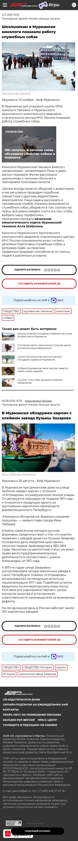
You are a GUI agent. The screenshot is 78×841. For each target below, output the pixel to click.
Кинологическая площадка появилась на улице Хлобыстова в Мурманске (44, 335)
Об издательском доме (21, 699)
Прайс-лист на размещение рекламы (32, 714)
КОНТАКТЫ (11, 709)
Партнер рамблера (34, 823)
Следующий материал (37, 831)
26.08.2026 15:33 (12, 401)
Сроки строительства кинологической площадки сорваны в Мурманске (39, 358)
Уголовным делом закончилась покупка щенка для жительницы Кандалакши (44, 346)
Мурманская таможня (16, 93)
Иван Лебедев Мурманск (19, 474)
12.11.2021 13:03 (10, 14)
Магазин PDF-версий (19, 720)
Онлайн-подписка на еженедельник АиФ (35, 704)
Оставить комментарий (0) (39, 283)
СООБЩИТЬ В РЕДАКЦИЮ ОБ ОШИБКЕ (30, 725)
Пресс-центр (47, 720)
